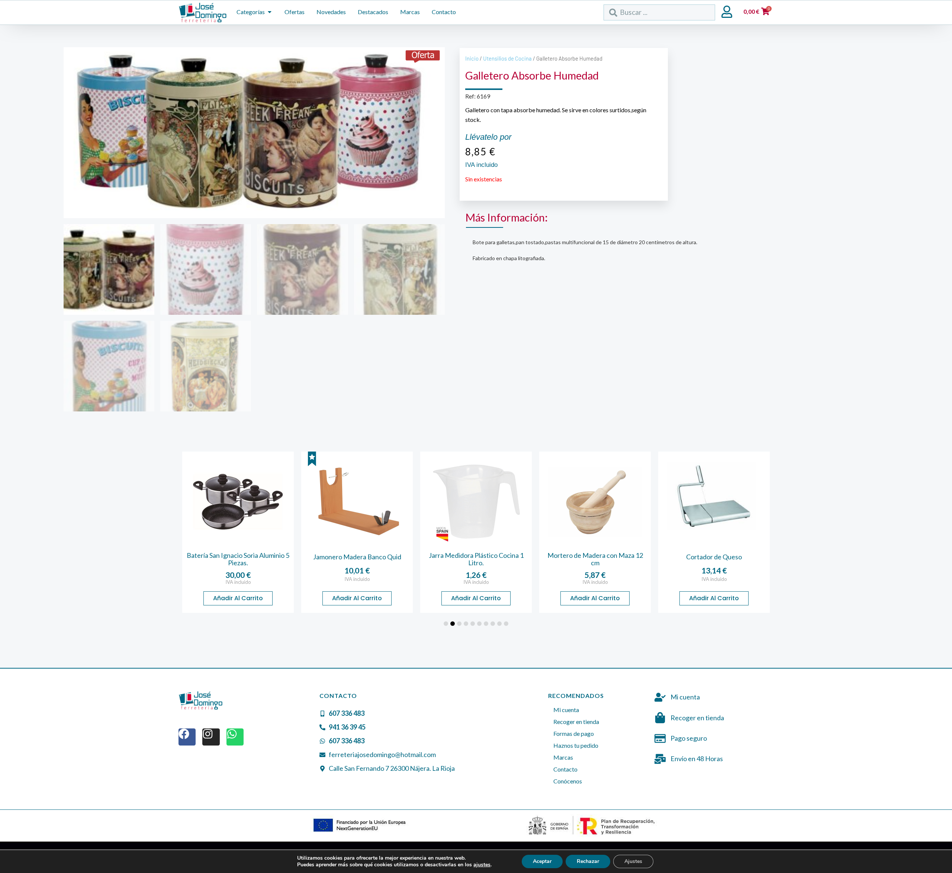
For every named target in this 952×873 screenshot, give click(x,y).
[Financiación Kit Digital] (360, 825)
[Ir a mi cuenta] (727, 12)
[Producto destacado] (312, 459)
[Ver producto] (238, 501)
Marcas (563, 757)
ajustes (482, 864)
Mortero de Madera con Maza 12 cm (595, 559)
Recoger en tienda (576, 721)
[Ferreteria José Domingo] (202, 12)
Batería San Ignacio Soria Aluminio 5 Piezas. (238, 559)
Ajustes (633, 861)
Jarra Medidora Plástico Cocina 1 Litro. (476, 559)
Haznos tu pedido (575, 745)
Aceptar (542, 861)
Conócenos (567, 781)
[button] (446, 623)
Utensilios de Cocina (507, 58)
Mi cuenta (566, 709)
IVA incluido (238, 582)
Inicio (472, 58)
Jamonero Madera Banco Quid (357, 557)
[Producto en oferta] (423, 56)
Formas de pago (573, 733)
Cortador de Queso (714, 557)
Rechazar (588, 861)
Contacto (565, 769)
